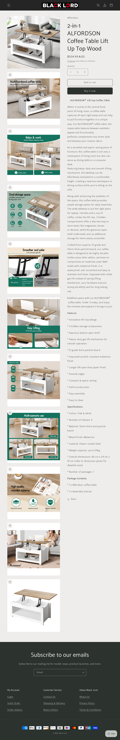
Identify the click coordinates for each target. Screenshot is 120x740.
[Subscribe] (83, 672)
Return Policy (50, 710)
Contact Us (49, 697)
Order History (14, 710)
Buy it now (90, 91)
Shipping (71, 61)
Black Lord (63, 733)
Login (10, 697)
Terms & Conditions (90, 710)
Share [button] (73, 499)
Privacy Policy (87, 703)
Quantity (71, 66)
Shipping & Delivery (54, 703)
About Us (84, 697)
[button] (9, 5)
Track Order (13, 703)
